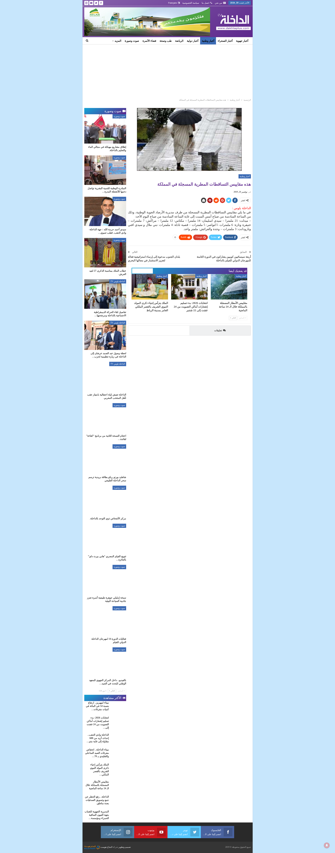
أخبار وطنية (208, 40)
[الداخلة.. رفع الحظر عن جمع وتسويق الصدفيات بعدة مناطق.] (118, 800)
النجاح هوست (106, 847)
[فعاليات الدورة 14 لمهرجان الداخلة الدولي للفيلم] (105, 621)
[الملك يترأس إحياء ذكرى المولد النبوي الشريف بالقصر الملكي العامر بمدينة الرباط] (150, 287)
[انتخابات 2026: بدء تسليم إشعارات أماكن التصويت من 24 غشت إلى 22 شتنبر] (189, 287)
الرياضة (179, 40)
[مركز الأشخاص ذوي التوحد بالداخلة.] (105, 500)
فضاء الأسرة (149, 40)
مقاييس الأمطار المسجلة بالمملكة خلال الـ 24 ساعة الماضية (97, 785)
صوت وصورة (132, 40)
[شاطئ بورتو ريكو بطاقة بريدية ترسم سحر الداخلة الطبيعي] (105, 459)
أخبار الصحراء (225, 40)
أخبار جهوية (242, 40)
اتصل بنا (205, 3)
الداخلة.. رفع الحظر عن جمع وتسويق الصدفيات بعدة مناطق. (97, 800)
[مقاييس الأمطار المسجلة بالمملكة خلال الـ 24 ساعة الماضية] (229, 287)
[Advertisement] (168, 70)
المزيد (118, 40)
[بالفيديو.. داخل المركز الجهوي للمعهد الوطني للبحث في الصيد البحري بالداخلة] (105, 662)
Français (172, 3)
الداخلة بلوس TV (117, 281)
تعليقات (218, 330)
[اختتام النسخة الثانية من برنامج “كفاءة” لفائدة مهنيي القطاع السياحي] (105, 418)
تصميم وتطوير (124, 847)
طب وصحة (166, 40)
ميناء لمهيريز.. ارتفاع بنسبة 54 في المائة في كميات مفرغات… (97, 706)
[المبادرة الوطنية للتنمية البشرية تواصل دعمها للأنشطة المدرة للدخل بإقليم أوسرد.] (105, 170)
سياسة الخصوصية (190, 3)
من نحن (218, 3)
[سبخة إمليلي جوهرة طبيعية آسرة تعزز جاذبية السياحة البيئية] (105, 579)
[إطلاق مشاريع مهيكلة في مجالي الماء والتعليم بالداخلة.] (105, 129)
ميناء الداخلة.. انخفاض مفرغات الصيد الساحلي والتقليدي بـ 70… (97, 753)
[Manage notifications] (327, 845)
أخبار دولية (192, 40)
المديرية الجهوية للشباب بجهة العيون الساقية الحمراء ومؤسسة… (97, 815)
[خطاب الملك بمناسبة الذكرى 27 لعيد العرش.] (105, 252)
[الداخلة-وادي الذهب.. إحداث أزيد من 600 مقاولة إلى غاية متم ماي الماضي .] (118, 738)
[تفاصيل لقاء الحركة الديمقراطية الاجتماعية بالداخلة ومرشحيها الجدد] (105, 294)
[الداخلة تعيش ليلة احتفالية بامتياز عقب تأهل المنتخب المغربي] (105, 376)
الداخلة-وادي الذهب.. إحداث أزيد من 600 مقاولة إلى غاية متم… (98, 738)
